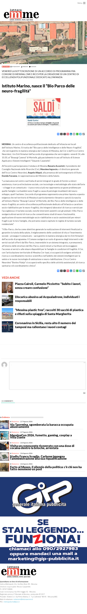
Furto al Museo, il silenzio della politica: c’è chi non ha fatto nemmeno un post (46, 468)
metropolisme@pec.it (11, 602)
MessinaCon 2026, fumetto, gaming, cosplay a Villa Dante (41, 436)
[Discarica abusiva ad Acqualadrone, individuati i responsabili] (7, 300)
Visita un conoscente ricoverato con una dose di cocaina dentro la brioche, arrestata (42, 447)
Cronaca (6, 66)
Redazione (25, 66)
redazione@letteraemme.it (23, 599)
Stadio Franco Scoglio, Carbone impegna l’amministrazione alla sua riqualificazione (38, 457)
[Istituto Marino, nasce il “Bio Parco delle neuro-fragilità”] (43, 42)
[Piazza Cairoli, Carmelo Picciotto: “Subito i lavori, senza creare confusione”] (7, 287)
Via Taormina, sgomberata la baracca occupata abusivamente (41, 426)
